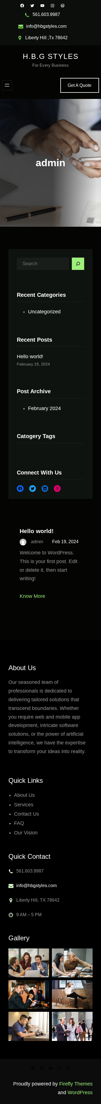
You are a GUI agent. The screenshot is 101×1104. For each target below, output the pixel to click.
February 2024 (44, 408)
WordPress (80, 1092)
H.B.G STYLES (51, 56)
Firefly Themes (76, 1084)
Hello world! (30, 356)
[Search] (78, 264)
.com (61, 26)
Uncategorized (44, 311)
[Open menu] (7, 85)
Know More (32, 596)
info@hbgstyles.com (36, 885)
